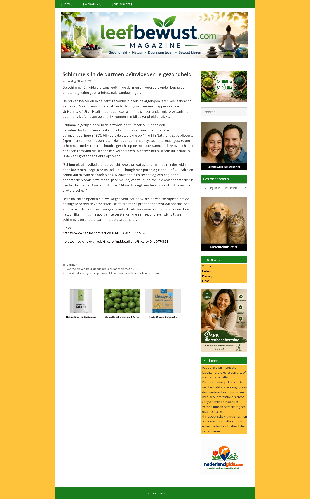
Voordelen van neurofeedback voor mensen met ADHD (102, 269)
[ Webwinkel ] (92, 4)
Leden (206, 271)
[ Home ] (66, 4)
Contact (207, 266)
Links (205, 281)
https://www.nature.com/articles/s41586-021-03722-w (104, 233)
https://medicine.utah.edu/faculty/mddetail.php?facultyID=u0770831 (115, 241)
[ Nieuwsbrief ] (122, 4)
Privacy (206, 276)
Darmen (72, 264)
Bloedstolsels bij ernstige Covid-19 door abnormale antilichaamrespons (113, 273)
